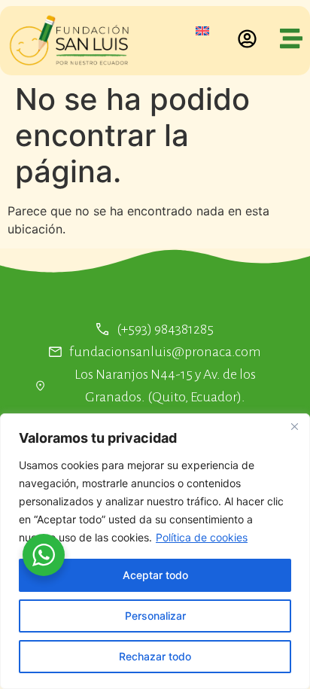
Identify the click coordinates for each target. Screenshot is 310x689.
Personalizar (155, 615)
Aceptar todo (155, 575)
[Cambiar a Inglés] (202, 30)
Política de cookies (202, 537)
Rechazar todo (155, 656)
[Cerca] (294, 426)
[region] (155, 551)
